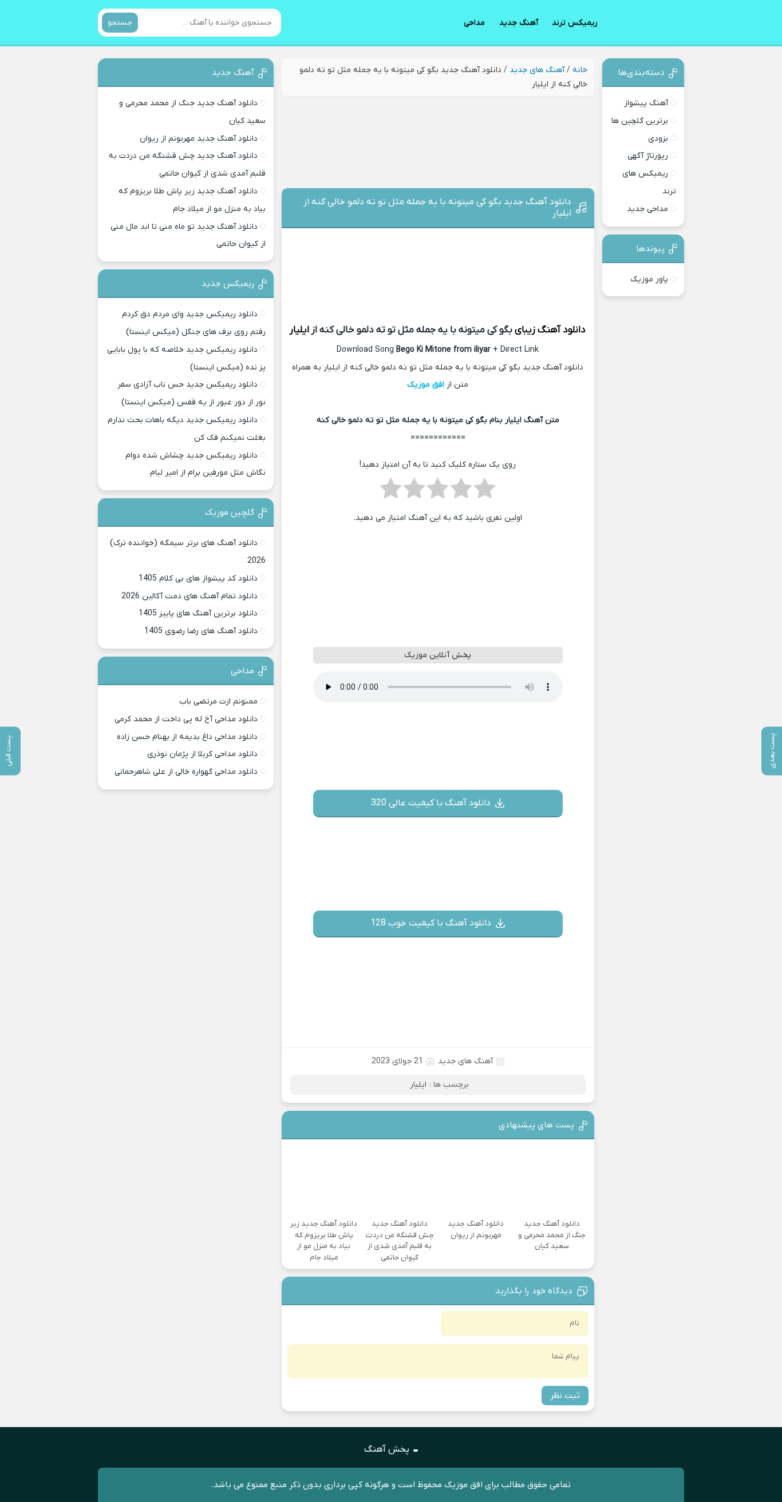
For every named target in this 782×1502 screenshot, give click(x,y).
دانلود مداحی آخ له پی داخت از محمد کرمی (186, 719)
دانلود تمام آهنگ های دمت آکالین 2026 (189, 596)
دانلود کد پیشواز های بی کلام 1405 (198, 578)
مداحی (474, 22)
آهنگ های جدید (537, 70)
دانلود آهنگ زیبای (550, 330)
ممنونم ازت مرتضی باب (218, 701)
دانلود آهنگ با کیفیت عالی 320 (431, 803)
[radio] (484, 492)
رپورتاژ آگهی (647, 155)
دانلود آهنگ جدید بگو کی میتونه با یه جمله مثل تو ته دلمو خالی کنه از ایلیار (437, 207)
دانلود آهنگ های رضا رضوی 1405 (201, 631)
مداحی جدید (647, 209)
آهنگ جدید (518, 22)
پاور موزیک (649, 279)
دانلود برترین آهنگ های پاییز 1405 (198, 613)
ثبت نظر (565, 1395)
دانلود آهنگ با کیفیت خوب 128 (430, 923)
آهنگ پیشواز (646, 103)
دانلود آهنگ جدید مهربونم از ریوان (199, 138)
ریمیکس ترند (575, 22)
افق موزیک (425, 384)
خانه (579, 70)
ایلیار (299, 330)
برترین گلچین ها (639, 121)
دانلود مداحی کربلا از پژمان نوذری (202, 754)
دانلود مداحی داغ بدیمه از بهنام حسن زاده (187, 737)
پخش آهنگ (386, 1449)
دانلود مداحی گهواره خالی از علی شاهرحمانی (186, 771)
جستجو (120, 22)
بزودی (658, 138)
